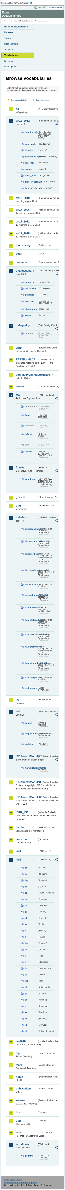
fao (18, 395)
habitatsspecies (31, 677)
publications (24, 1088)
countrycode (31, 132)
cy (26, 886)
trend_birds (31, 175)
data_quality (31, 144)
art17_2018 (23, 233)
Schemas (9, 49)
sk (26, 1025)
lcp (18, 1053)
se (26, 1012)
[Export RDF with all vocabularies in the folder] (56, 124)
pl (26, 993)
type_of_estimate (31, 182)
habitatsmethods (31, 647)
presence (29, 163)
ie (26, 949)
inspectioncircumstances (31, 733)
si (26, 1018)
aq (17, 109)
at (26, 867)
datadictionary (25, 270)
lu (26, 968)
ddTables (29, 295)
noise (19, 1076)
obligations (31, 309)
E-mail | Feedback (13, 1179)
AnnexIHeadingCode (31, 768)
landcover (22, 839)
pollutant (29, 744)
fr (25, 937)
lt (25, 962)
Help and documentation (16, 26)
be (26, 874)
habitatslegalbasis (31, 620)
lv (26, 975)
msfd (19, 1065)
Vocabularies (11, 55)
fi (25, 930)
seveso (20, 1100)
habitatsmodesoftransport (31, 663)
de (26, 899)
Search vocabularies (19, 100)
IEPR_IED (22, 812)
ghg (18, 505)
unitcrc (28, 451)
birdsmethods (31, 554)
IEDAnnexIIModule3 (26, 782)
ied (18, 711)
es (26, 924)
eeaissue (29, 301)
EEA (18, 2)
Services (8, 61)
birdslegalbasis (31, 529)
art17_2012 (23, 221)
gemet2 (20, 497)
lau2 (18, 859)
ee (26, 912)
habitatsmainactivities (31, 634)
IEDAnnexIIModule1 (26, 756)
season (28, 169)
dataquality (23, 325)
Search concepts (43, 100)
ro (26, 1006)
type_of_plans (31, 188)
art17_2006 (23, 209)
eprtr (19, 347)
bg (26, 880)
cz (26, 893)
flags (27, 415)
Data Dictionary (28, 21)
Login (40, 7)
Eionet (17, 21)
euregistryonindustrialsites (26, 374)
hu (26, 943)
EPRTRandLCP (26, 359)
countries (30, 479)
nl (26, 987)
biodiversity (23, 245)
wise (19, 1132)
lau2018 (21, 1041)
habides (21, 517)
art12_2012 (23, 120)
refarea (28, 434)
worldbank (22, 1144)
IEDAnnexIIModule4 (26, 797)
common (21, 262)
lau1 (18, 851)
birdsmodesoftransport (31, 570)
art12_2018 (23, 198)
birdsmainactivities (31, 541)
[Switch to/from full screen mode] (45, 7)
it (25, 956)
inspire (20, 827)
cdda (19, 253)
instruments (31, 688)
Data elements (11, 44)
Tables (7, 38)
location (29, 150)
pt (26, 1000)
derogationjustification (31, 595)
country (29, 1156)
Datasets (8, 32)
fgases (20, 467)
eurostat (21, 386)
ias (18, 699)
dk (26, 905)
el (26, 918)
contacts (29, 282)
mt (26, 981)
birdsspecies (31, 584)
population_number (31, 156)
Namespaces (10, 66)
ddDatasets (30, 288)
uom (19, 1120)
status (28, 315)
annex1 (28, 723)
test (18, 1112)
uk (26, 1031)
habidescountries (31, 607)
